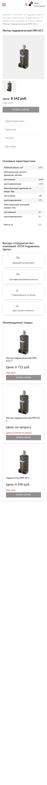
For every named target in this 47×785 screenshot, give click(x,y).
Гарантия (10, 129)
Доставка (10, 146)
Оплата (9, 138)
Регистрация (39, 6)
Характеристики (14, 121)
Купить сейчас (21, 110)
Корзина (30, 4)
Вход (36, 3)
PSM (12, 4)
